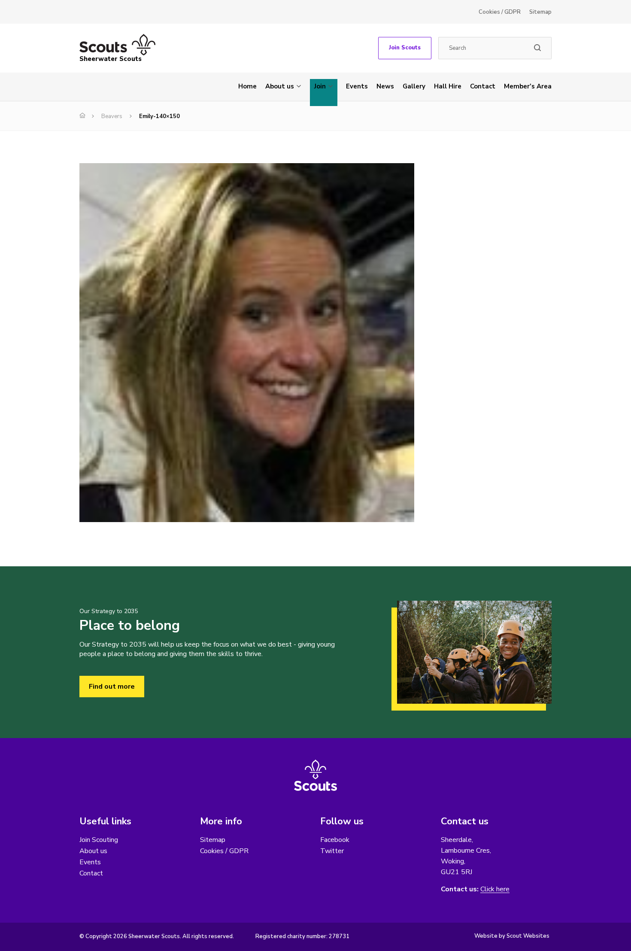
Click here (495, 889)
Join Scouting (98, 840)
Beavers (111, 116)
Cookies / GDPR (500, 12)
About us (279, 86)
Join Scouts (405, 48)
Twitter (332, 851)
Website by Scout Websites (511, 936)
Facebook (334, 840)
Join (320, 86)
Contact (482, 86)
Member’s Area (528, 86)
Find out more (112, 686)
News (385, 86)
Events (357, 86)
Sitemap (540, 12)
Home (247, 86)
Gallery (414, 86)
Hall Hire (447, 86)
